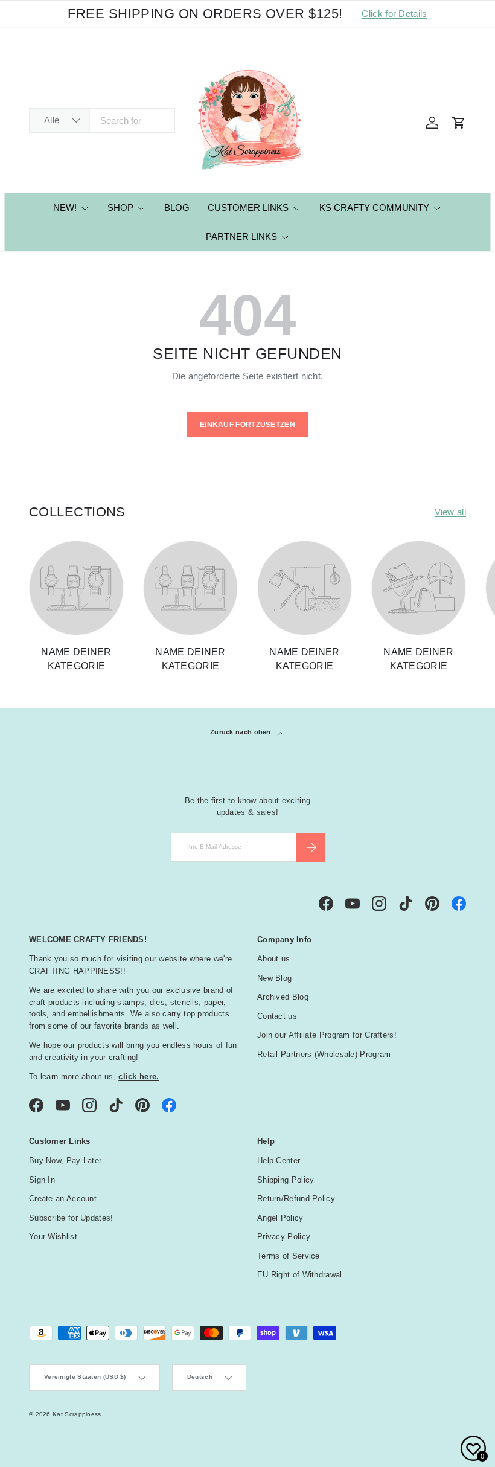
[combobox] (102, 120)
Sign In (42, 1179)
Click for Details (394, 13)
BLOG (177, 207)
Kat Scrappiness (77, 1414)
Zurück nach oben (241, 732)
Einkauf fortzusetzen (247, 424)
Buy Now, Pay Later (65, 1160)
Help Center (278, 1160)
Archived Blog (282, 996)
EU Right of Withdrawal (299, 1274)
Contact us (277, 1016)
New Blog (274, 978)
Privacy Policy (283, 1236)
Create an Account (63, 1198)
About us (273, 958)
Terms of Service (288, 1255)
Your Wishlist (53, 1236)
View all (450, 512)
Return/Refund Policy (296, 1198)
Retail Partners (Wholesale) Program (324, 1054)
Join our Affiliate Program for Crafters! (327, 1034)
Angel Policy (280, 1217)
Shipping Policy (286, 1179)
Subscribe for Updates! (71, 1217)
